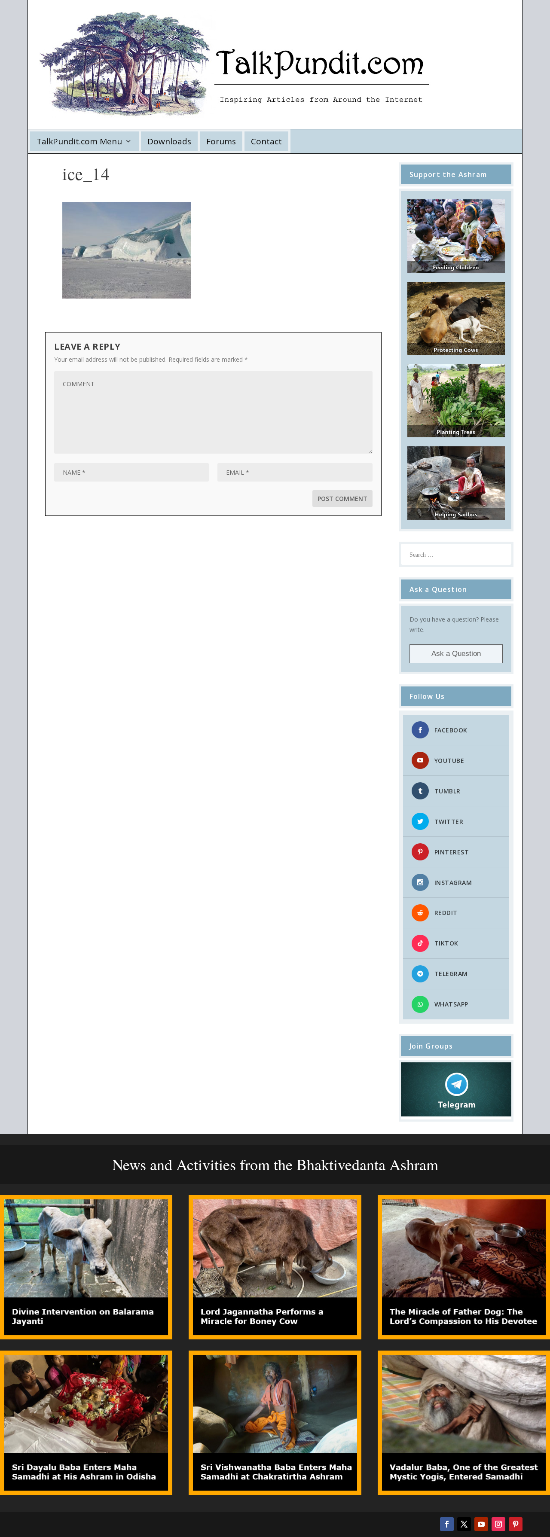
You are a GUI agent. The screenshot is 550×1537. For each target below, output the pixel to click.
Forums (221, 141)
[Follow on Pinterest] (515, 1524)
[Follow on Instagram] (498, 1524)
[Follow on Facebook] (447, 1524)
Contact (266, 141)
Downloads (169, 141)
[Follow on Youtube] (481, 1524)
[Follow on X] (464, 1524)
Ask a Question (456, 654)
